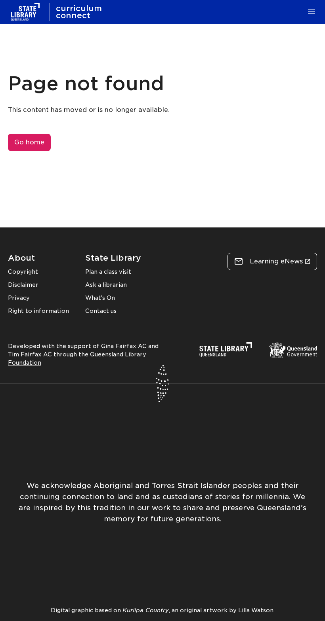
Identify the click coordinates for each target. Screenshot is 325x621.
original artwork (204, 610)
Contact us (101, 311)
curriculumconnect (79, 12)
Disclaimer (23, 285)
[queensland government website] (293, 350)
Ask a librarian (106, 285)
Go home (29, 142)
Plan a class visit (108, 272)
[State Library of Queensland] (25, 12)
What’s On (100, 298)
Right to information (38, 311)
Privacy (19, 298)
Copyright (23, 272)
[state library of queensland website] (225, 351)
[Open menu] (311, 11)
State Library (113, 258)
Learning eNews (276, 261)
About (21, 258)
